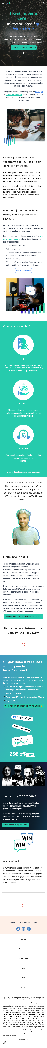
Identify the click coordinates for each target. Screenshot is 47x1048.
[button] (3, 3)
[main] (23, 21)
